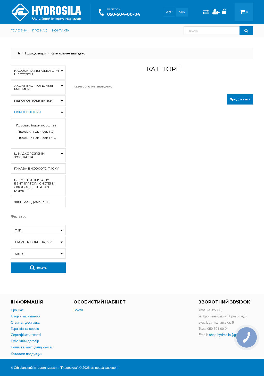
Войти (78, 310)
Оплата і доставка (25, 322)
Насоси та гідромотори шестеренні (36, 72)
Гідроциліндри (35, 53)
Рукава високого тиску (36, 168)
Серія (19, 253)
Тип (18, 230)
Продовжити (240, 99)
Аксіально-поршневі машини (33, 87)
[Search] (246, 30)
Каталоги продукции (26, 354)
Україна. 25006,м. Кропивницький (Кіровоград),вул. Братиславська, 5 (223, 316)
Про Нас (17, 310)
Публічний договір (25, 341)
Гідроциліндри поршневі (36, 125)
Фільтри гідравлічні (31, 202)
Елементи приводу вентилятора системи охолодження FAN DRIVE (34, 185)
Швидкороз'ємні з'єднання (29, 155)
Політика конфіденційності (31, 347)
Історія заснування (25, 316)
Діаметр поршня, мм (33, 242)
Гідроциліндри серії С (35, 131)
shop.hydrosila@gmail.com (229, 334)
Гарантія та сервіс (25, 328)
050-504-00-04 (123, 14)
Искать (41, 267)
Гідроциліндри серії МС (37, 138)
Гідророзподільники (33, 100)
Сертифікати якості (26, 335)
